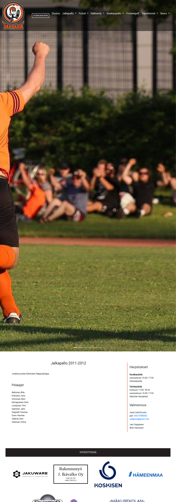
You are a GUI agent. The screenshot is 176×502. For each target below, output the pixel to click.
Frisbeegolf (132, 13)
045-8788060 (140, 415)
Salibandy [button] (96, 13)
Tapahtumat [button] (148, 13)
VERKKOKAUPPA (40, 15)
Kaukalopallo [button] (114, 13)
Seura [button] (163, 13)
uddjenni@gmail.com (139, 419)
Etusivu (56, 13)
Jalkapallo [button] (68, 13)
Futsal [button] (82, 13)
